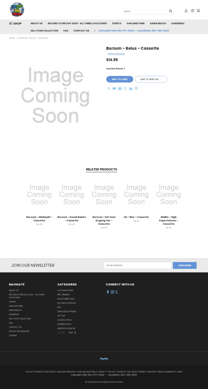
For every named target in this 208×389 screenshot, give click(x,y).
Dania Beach (158, 23)
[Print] (119, 88)
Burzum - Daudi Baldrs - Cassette (71, 218)
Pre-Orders (63, 294)
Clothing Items (65, 290)
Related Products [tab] (101, 169)
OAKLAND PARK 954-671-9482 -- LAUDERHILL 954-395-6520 (133, 30)
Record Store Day (66, 303)
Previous (199, 379)
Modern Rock (64, 324)
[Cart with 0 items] (198, 10)
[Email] (114, 88)
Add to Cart (39, 197)
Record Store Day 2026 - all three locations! (77, 23)
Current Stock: (115, 68)
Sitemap (13, 335)
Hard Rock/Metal (66, 328)
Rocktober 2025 (65, 298)
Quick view (39, 191)
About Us (37, 23)
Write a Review (116, 53)
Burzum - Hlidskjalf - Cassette (39, 218)
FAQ (65, 30)
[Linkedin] (130, 88)
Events (116, 23)
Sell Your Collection (44, 30)
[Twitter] (125, 88)
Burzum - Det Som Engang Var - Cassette (104, 220)
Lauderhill (178, 23)
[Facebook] (108, 88)
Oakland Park (136, 23)
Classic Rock (64, 320)
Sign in (12, 331)
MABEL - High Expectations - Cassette (168, 220)
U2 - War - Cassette (136, 217)
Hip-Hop (61, 315)
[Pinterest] (136, 88)
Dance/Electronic (67, 311)
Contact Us (81, 30)
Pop (59, 307)
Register (24, 331)
